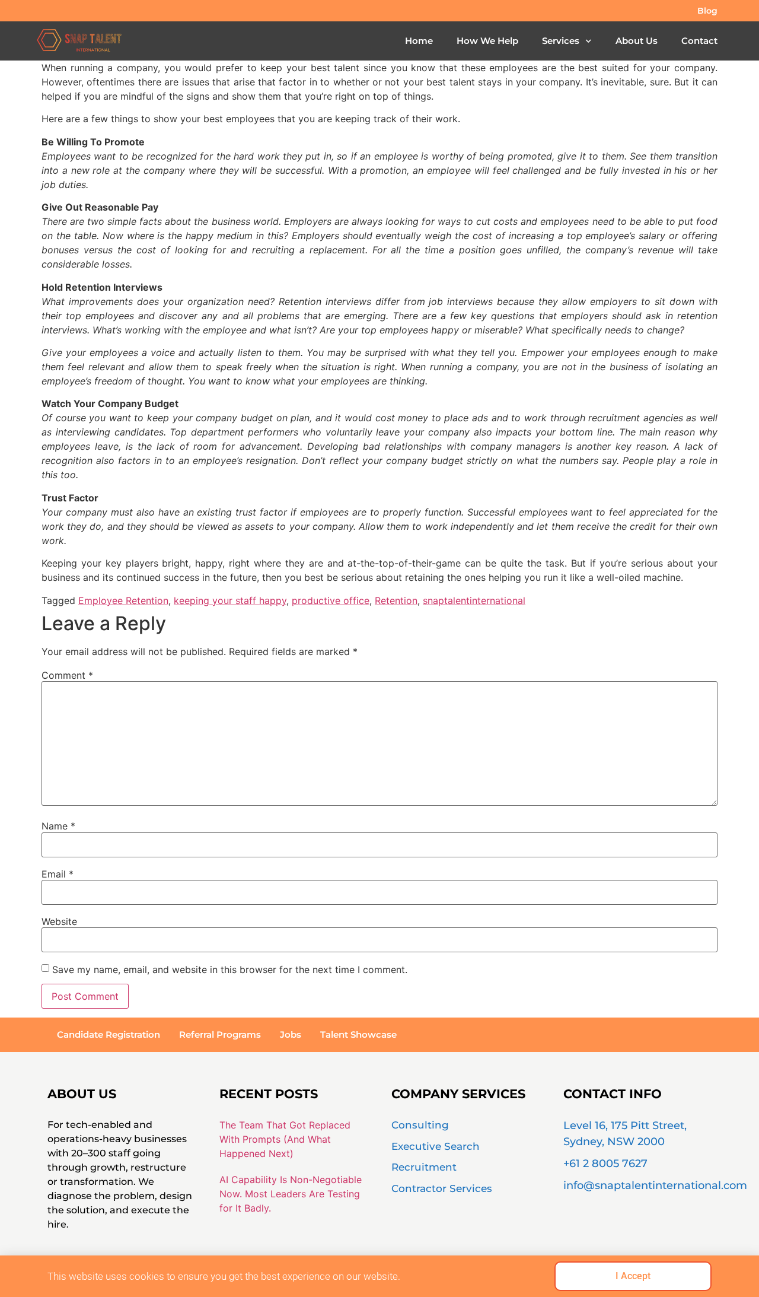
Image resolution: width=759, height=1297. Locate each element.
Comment (67, 675)
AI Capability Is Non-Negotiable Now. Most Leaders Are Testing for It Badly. (290, 1194)
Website (59, 921)
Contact (699, 40)
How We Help (487, 40)
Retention (396, 600)
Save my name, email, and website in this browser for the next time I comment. (229, 969)
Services (560, 40)
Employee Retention (123, 600)
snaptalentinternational (474, 600)
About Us (637, 40)
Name (58, 826)
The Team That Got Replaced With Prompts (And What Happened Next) (284, 1139)
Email (58, 874)
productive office (330, 600)
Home (419, 40)
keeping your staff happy (230, 600)
